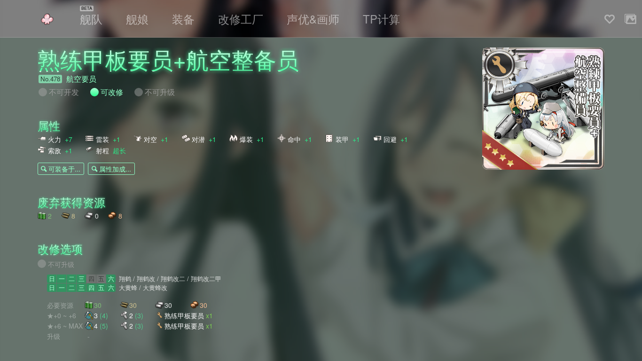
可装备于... (64, 168)
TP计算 (381, 18)
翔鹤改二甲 (206, 279)
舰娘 (137, 18)
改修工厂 (240, 18)
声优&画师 (313, 18)
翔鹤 (125, 279)
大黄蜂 (128, 287)
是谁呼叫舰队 (47, 19)
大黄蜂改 (155, 287)
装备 (183, 18)
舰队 (91, 18)
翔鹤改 (146, 279)
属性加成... (115, 168)
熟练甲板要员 (188, 315)
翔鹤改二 (173, 279)
